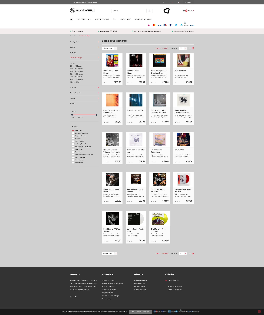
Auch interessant (77, 31)
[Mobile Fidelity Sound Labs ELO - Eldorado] (183, 60)
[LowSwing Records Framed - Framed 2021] (136, 100)
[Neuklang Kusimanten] (183, 139)
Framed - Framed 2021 (135, 110)
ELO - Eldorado (180, 71)
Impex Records (79, 141)
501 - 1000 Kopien (76, 66)
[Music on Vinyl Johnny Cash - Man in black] (136, 218)
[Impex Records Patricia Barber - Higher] (136, 60)
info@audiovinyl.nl (173, 280)
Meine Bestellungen (139, 283)
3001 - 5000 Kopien (76, 74)
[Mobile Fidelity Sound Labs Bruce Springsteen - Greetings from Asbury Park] (160, 60)
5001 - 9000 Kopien (76, 77)
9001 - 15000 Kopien (76, 79)
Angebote (73, 52)
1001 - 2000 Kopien (76, 69)
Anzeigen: (174, 48)
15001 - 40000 (75, 82)
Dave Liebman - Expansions (157, 151)
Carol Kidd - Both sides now (136, 151)
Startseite (73, 36)
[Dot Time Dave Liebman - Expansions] (160, 139)
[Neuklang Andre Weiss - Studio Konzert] (136, 179)
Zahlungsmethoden (108, 292)
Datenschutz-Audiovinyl (109, 289)
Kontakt (72, 103)
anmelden (188, 2)
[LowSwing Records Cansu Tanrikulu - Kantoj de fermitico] (183, 100)
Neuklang (77, 152)
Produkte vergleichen (140, 289)
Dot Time (77, 138)
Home (71, 19)
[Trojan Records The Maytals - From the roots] (160, 218)
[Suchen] (149, 11)
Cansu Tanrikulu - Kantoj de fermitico (182, 111)
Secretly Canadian (80, 157)
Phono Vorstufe (75, 93)
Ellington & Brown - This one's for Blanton (111, 151)
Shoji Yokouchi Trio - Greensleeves (111, 111)
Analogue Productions (81, 133)
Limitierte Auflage (85, 36)
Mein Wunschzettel (139, 286)
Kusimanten (179, 150)
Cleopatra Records (80, 136)
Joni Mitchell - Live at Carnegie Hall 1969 (159, 111)
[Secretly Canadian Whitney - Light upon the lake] (183, 179)
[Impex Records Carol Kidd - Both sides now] (136, 139)
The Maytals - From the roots (158, 230)
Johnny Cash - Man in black (135, 230)
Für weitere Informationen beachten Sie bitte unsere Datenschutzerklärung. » (177, 312)
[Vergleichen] (163, 2)
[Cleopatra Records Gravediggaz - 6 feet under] (112, 179)
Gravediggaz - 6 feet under (111, 190)
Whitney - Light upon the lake (183, 190)
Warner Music (79, 162)
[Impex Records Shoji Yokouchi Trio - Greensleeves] (112, 100)
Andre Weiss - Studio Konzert (135, 190)
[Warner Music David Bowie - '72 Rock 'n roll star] (112, 218)
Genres (72, 47)
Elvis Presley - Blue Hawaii (110, 72)
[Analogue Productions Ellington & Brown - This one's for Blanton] (112, 139)
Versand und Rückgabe (143, 19)
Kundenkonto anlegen (140, 280)
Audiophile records (102, 19)
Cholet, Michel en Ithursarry (157, 190)
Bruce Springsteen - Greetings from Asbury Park (158, 72)
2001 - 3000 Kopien (76, 71)
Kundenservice (106, 299)
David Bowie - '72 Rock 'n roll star (112, 230)
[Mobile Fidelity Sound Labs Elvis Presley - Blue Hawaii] (112, 60)
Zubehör (73, 87)
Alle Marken (78, 130)
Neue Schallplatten (84, 19)
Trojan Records (79, 160)
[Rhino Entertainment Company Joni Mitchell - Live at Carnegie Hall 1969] (160, 100)
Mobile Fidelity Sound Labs (83, 146)
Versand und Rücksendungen (110, 296)
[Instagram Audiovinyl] (71, 296)
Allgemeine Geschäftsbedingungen (112, 283)
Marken (72, 98)
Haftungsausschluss (108, 286)
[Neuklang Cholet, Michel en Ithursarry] (160, 179)
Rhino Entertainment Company (84, 154)
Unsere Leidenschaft (108, 280)
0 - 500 (72, 63)
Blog (114, 19)
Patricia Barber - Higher (133, 72)
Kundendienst (126, 19)
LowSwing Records (80, 144)
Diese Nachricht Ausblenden (140, 312)
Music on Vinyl (79, 149)
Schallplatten (74, 42)
